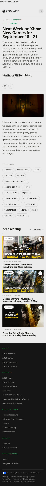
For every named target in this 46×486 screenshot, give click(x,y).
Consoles (8, 170)
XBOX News (7, 378)
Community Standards (11, 394)
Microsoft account (10, 415)
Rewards (6, 443)
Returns (5, 423)
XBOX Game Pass (9, 362)
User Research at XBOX (12, 403)
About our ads (17, 482)
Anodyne (20, 175)
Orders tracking (9, 427)
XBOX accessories (9, 366)
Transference (10, 210)
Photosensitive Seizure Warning (15, 399)
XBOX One (8, 175)
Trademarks (17, 479)
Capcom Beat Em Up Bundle (16, 181)
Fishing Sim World (12, 187)
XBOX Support (8, 382)
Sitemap (5, 477)
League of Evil (11, 198)
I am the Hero (11, 193)
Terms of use (6, 479)
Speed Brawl (31, 204)
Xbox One (8, 216)
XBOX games (7, 358)
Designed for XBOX (10, 463)
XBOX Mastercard (9, 447)
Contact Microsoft (16, 477)
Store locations (8, 431)
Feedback (6, 390)
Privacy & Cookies (29, 477)
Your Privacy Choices (14, 473)
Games (37, 170)
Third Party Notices (28, 479)
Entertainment (23, 170)
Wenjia (24, 210)
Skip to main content (9, 1)
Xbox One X (22, 216)
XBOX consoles (8, 353)
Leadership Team (9, 386)
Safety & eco (6, 482)
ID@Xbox (25, 193)
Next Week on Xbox (12, 204)
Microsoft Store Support (12, 419)
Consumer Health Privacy (31, 473)
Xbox (34, 210)
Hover (28, 187)
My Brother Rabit (30, 198)
